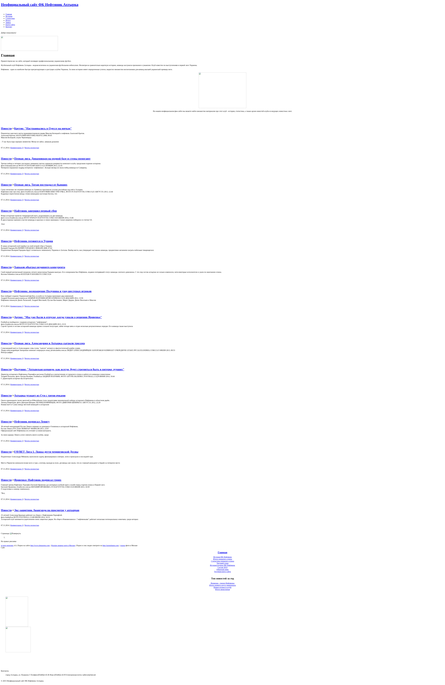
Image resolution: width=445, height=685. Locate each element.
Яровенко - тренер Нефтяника (222, 583)
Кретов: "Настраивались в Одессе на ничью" (43, 128)
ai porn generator (7, 545)
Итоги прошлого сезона (222, 559)
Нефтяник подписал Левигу (32, 421)
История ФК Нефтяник (222, 557)
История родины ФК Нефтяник (222, 565)
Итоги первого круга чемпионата (222, 585)
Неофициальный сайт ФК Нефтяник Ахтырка (39, 4)
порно (122, 545)
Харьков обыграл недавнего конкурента (39, 267)
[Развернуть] (15, 533)
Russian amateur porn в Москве (63, 545)
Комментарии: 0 (16, 148)
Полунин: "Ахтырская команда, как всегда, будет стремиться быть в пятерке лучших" (69, 369)
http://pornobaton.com (111, 545)
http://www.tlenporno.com (40, 545)
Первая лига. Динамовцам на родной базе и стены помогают (52, 158)
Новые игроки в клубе (222, 587)
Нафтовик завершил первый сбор (35, 210)
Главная (222, 552)
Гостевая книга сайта (222, 572)
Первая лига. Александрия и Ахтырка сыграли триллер (49, 343)
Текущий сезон (223, 563)
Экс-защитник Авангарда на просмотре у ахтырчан (46, 510)
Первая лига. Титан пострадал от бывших (40, 184)
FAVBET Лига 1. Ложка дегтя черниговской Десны (46, 451)
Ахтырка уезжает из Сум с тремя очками (39, 395)
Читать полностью (31, 148)
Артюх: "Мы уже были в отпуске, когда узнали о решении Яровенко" (58, 317)
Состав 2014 (222, 567)
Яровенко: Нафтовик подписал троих (37, 479)
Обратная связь (222, 570)
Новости (6, 128)
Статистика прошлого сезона (222, 561)
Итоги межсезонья (222, 589)
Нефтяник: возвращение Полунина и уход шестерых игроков (53, 291)
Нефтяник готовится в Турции (33, 241)
